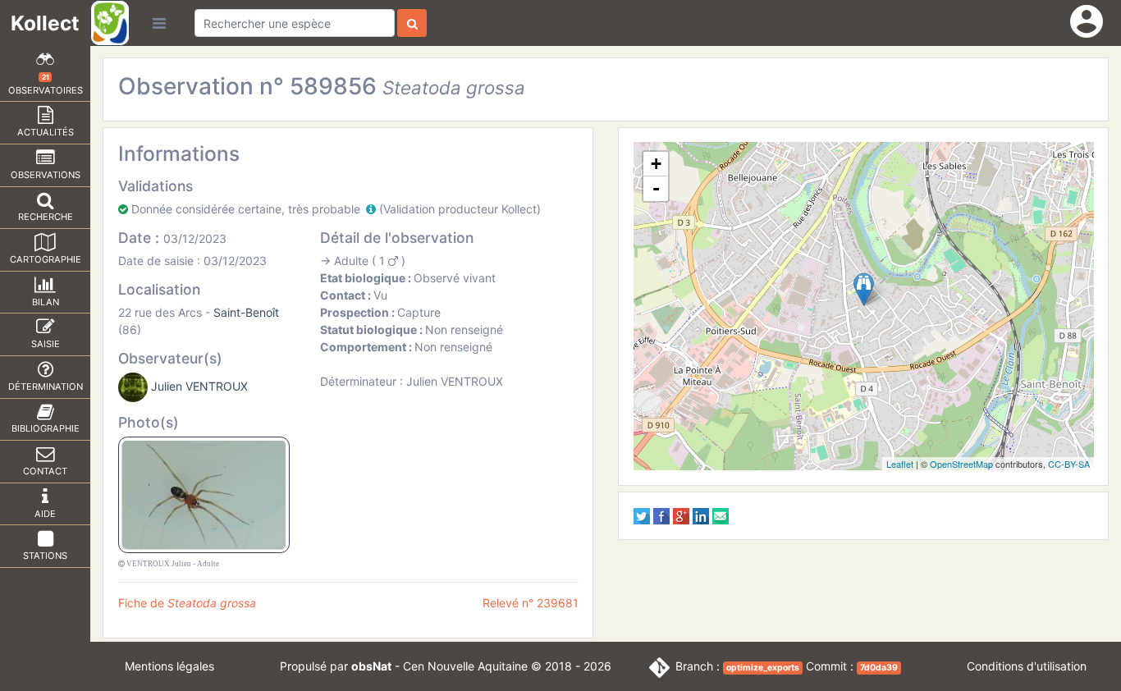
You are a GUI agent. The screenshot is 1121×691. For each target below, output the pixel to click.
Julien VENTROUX (199, 386)
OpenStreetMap (961, 463)
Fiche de (187, 603)
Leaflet (899, 463)
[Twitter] (642, 515)
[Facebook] (661, 515)
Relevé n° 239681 (531, 603)
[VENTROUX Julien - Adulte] (204, 494)
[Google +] (681, 515)
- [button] (656, 188)
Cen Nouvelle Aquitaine (465, 666)
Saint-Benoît (246, 312)
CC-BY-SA (1069, 463)
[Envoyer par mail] (720, 515)
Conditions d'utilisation (1027, 666)
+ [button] (656, 163)
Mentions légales (169, 666)
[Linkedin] (701, 515)
